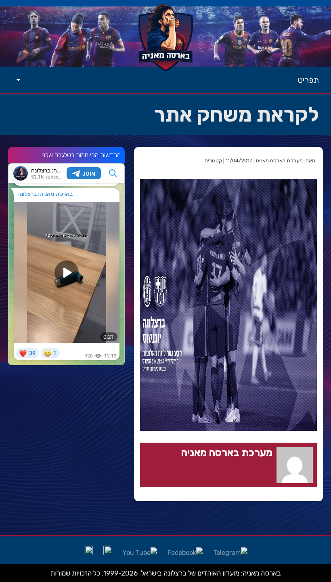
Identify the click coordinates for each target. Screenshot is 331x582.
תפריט (308, 80)
